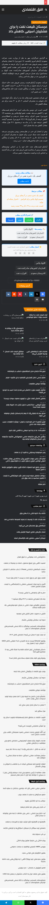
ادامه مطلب (24, 181)
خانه (44, 17)
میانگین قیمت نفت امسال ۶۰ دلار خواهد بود (13, 352)
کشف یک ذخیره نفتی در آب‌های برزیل (24, 176)
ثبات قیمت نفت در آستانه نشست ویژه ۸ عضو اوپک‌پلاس (36, 316)
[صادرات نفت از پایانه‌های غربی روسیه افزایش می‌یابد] (36, 343)
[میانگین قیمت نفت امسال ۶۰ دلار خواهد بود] (13, 343)
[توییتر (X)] (37, 294)
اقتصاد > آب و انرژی (34, 17)
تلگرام (38, 220)
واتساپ (29, 220)
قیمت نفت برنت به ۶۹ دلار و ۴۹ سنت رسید (27, 206)
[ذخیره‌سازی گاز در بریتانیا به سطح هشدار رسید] (13, 320)
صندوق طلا (43, 500)
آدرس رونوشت (24, 286)
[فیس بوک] (42, 294)
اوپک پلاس (40, 263)
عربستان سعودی (37, 273)
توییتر (20, 220)
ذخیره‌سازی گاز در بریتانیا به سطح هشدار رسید (14, 329)
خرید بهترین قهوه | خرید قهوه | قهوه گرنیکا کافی (31, 496)
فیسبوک (10, 220)
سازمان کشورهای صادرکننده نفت (30, 268)
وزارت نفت (20, 273)
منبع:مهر (44, 165)
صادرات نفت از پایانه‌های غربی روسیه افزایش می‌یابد (37, 352)
